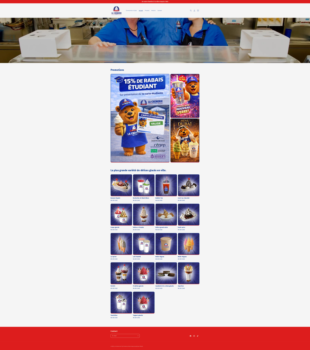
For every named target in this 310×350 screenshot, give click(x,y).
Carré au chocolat (183, 198)
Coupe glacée (115, 227)
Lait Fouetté (137, 256)
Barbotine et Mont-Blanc (141, 198)
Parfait (113, 286)
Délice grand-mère (161, 227)
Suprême (181, 286)
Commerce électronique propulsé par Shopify (133, 346)
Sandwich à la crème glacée (164, 286)
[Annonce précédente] (111, 1)
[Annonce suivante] (199, 1)
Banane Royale (115, 198)
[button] (191, 10)
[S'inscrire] (138, 336)
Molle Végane (159, 256)
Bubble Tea (159, 198)
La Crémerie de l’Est (118, 346)
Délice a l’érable (138, 227)
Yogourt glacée (138, 315)
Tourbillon (114, 315)
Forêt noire (181, 227)
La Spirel (113, 256)
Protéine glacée (138, 286)
